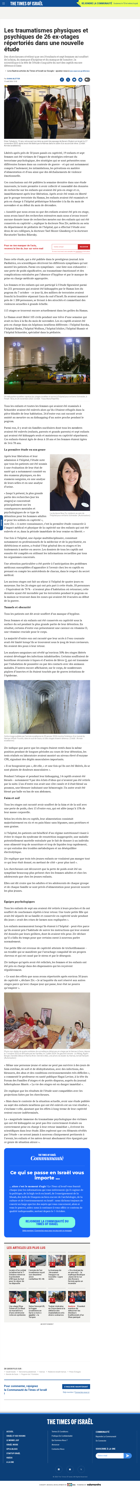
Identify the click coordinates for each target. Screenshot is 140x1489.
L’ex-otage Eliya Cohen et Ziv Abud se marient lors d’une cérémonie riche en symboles (17, 1310)
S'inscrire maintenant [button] (76, 1386)
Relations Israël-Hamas (57, 1372)
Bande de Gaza (12, 1374)
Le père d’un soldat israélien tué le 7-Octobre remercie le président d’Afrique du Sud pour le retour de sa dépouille (17, 1276)
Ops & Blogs (12, 1449)
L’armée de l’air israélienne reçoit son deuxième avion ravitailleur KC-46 (37, 1274)
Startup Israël (13, 1453)
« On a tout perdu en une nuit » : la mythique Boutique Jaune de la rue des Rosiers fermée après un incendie (76, 1276)
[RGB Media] (71, 1484)
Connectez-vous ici (82, 1392)
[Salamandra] (94, 1484)
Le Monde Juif (12, 1440)
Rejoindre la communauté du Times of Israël (47, 1222)
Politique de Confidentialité (62, 1436)
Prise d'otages (75, 1372)
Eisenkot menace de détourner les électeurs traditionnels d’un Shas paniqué (76, 1311)
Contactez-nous (58, 1449)
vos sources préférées (80, 71)
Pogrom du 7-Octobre (29, 1374)
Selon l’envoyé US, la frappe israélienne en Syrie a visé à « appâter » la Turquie (37, 1311)
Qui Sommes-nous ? (60, 1440)
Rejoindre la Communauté (97, 3)
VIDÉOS (9, 1458)
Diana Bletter (13, 79)
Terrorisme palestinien (27, 1372)
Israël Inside (11, 1372)
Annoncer (55, 1445)
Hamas (42, 1372)
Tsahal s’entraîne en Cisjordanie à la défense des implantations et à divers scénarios (56, 1310)
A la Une (10, 1462)
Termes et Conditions (60, 1431)
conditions (79, 251)
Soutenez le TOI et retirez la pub (125, 3)
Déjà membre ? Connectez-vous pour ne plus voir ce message (47, 1230)
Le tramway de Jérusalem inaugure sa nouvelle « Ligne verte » (55, 1274)
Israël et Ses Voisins (15, 1436)
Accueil (9, 1431)
